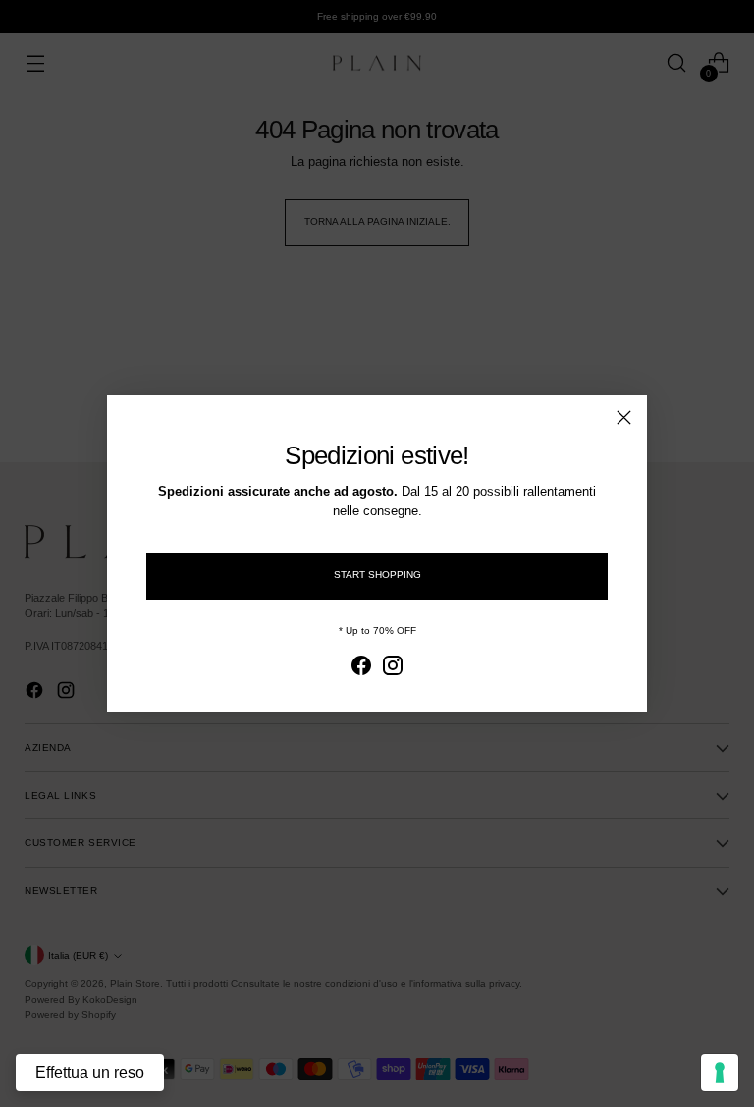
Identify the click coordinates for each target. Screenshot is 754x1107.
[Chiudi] (624, 417)
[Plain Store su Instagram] (392, 668)
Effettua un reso (89, 1072)
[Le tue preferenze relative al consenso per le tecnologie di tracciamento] (719, 1072)
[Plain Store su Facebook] (361, 668)
